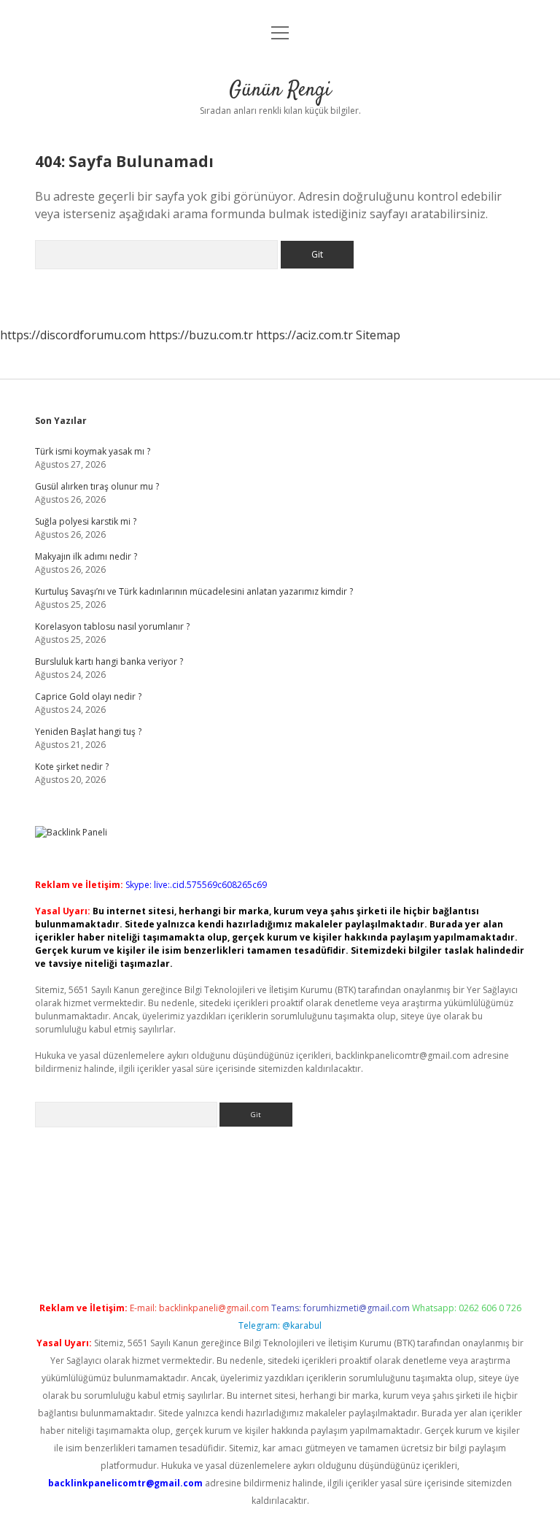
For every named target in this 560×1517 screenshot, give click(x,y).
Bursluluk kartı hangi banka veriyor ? (109, 661)
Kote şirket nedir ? (72, 766)
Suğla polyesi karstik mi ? (85, 521)
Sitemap (378, 335)
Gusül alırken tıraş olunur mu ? (97, 486)
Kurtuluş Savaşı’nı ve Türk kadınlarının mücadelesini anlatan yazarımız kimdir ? (194, 591)
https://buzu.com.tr (201, 335)
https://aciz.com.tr (304, 335)
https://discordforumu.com (73, 335)
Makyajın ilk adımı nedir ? (86, 556)
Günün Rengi (280, 90)
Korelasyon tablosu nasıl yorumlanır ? (112, 626)
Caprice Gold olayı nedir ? (88, 696)
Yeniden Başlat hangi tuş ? (88, 731)
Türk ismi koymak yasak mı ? (92, 451)
